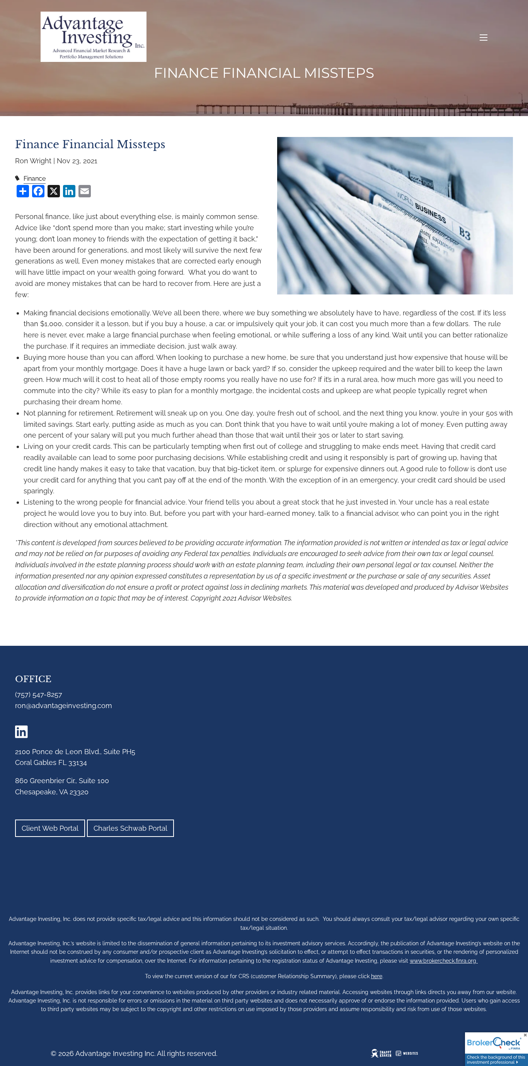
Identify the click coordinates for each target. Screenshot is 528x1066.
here (376, 976)
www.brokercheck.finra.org (444, 961)
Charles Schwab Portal (130, 828)
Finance (35, 178)
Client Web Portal (50, 828)
